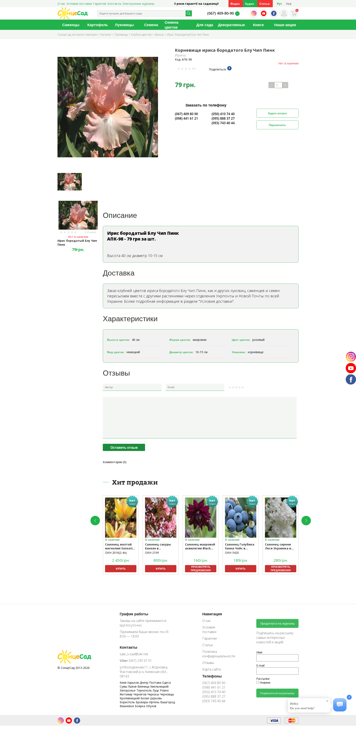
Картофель (97, 24)
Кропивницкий (130, 698)
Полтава (155, 682)
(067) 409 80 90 (186, 114)
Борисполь (128, 702)
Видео (235, 4)
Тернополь (144, 690)
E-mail (260, 665)
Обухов (151, 706)
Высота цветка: (118, 340)
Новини (264, 682)
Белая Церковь (151, 698)
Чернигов (140, 694)
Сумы (124, 686)
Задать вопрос (277, 113)
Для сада (204, 24)
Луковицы (124, 24)
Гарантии (99, 4)
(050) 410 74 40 (223, 114)
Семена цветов (171, 25)
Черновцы (167, 694)
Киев (123, 682)
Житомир (126, 694)
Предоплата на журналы (277, 623)
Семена (151, 24)
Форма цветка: (180, 340)
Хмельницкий (159, 686)
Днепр (144, 682)
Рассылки (262, 679)
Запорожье (128, 690)
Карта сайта (211, 669)
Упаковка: (239, 352)
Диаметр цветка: (181, 352)
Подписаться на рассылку (277, 693)
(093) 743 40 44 (223, 123)
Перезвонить (277, 125)
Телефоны (212, 676)
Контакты (114, 4)
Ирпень (154, 702)
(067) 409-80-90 (220, 13)
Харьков (133, 682)
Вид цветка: (115, 352)
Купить (121, 568)
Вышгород (167, 702)
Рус (279, 4)
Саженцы (70, 24)
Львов (132, 686)
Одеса (166, 682)
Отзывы (208, 662)
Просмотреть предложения (201, 568)
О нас (61, 4)
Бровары (142, 702)
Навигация (212, 613)
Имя (259, 652)
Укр (289, 4)
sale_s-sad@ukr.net (134, 654)
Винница (143, 686)
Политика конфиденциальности (215, 653)
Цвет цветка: (241, 340)
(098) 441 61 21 (186, 118)
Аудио (249, 4)
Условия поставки (79, 4)
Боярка (140, 706)
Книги (258, 24)
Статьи (264, 4)
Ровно (164, 690)
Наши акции (285, 24)
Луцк (156, 690)
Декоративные (231, 24)
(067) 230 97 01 (136, 660)
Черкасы (153, 694)
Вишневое (127, 706)
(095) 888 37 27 (223, 118)
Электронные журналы (138, 4)
